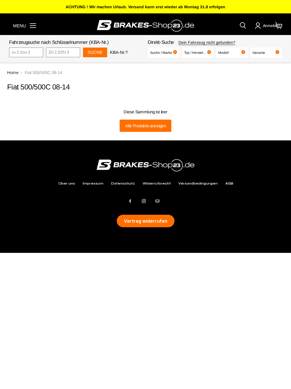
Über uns (67, 183)
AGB (229, 183)
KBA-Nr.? (119, 52)
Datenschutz (123, 183)
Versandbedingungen (198, 183)
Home (12, 72)
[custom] (130, 201)
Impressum (93, 183)
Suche (95, 52)
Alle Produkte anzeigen (145, 125)
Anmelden (271, 25)
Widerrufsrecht (157, 183)
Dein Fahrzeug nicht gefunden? (206, 42)
